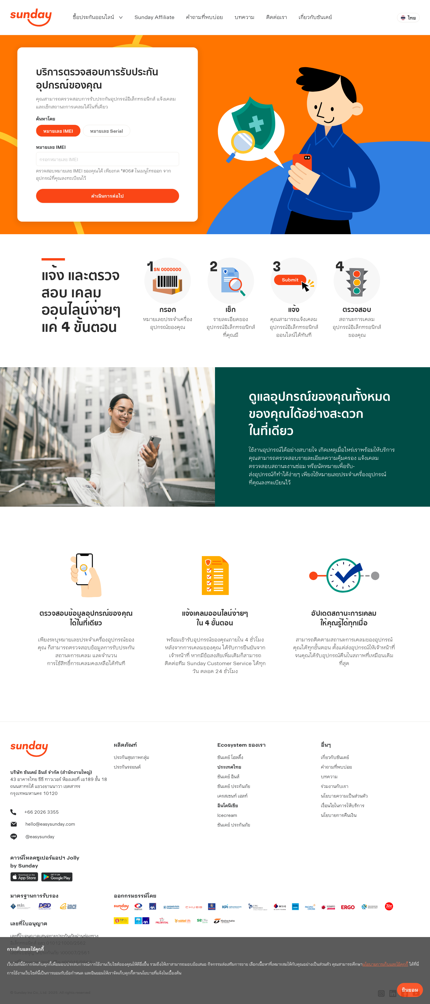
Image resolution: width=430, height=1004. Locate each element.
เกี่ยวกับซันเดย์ (335, 757)
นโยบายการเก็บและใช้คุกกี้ (385, 964)
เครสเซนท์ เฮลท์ (232, 795)
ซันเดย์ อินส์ (228, 776)
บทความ (329, 776)
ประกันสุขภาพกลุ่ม (131, 757)
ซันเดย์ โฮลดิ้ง (230, 757)
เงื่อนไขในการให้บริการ (342, 805)
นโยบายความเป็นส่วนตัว (344, 795)
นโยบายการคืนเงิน (339, 815)
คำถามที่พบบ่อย (336, 766)
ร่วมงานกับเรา (334, 786)
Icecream (227, 815)
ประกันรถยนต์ (127, 766)
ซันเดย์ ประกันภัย (233, 786)
